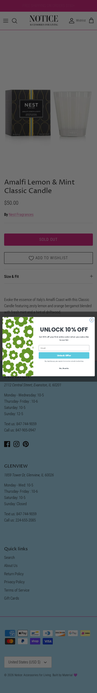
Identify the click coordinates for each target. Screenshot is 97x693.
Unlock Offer (64, 355)
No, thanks (64, 368)
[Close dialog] (91, 320)
